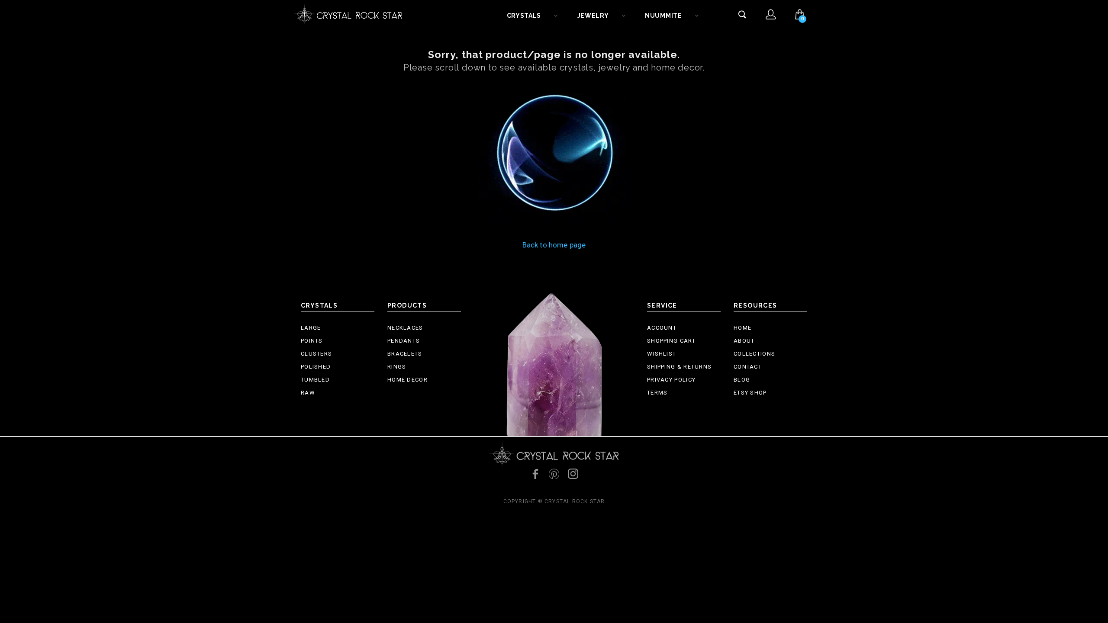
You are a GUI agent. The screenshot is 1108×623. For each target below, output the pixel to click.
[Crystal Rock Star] (348, 13)
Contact (748, 366)
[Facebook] (535, 474)
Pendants (403, 340)
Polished (316, 366)
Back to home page (554, 245)
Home (742, 327)
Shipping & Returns (679, 366)
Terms (657, 392)
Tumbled (315, 379)
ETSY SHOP (750, 392)
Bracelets (404, 353)
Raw (308, 392)
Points (312, 340)
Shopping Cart (671, 340)
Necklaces (405, 327)
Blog (742, 379)
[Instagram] (573, 474)
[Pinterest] (554, 474)
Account (661, 327)
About (744, 340)
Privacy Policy (671, 379)
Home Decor (407, 379)
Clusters (316, 353)
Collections (754, 353)
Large (311, 327)
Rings (396, 366)
